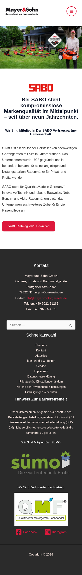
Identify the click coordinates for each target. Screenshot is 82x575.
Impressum (41, 371)
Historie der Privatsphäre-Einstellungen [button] (41, 386)
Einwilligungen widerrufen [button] (41, 392)
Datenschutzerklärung (41, 376)
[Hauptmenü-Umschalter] (71, 11)
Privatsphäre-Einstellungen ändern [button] (41, 381)
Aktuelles (41, 355)
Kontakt (41, 350)
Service (41, 366)
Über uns (41, 345)
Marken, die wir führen (41, 360)
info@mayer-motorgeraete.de (46, 298)
